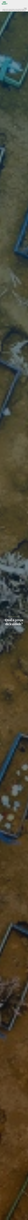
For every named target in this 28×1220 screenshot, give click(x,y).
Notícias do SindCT (14, 616)
